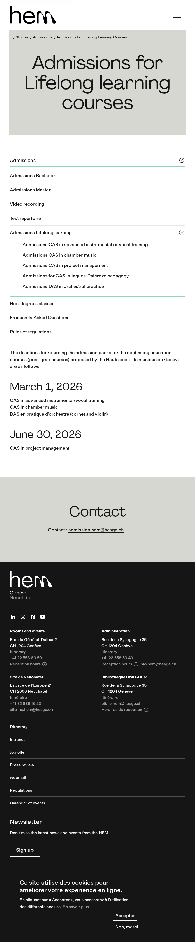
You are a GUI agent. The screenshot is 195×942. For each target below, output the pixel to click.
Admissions (42, 37)
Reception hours (28, 664)
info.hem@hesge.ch (158, 664)
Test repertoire (25, 218)
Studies (22, 37)
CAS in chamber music (34, 407)
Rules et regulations (31, 332)
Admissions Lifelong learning (41, 232)
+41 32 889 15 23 (25, 704)
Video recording (27, 204)
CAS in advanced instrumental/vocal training (57, 400)
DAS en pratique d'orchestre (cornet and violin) (59, 414)
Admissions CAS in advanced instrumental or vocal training (85, 244)
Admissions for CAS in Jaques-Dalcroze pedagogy (76, 276)
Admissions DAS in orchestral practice (63, 286)
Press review (22, 765)
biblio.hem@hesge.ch (121, 704)
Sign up (25, 850)
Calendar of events (27, 803)
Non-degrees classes (32, 303)
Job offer (18, 752)
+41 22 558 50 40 (117, 658)
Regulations (21, 790)
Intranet (17, 740)
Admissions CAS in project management (65, 265)
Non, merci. (127, 927)
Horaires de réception (125, 710)
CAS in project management (39, 448)
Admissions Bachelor (32, 176)
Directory (18, 727)
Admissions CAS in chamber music (59, 255)
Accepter (125, 915)
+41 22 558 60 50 (26, 658)
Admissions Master (30, 190)
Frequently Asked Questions (39, 318)
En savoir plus (76, 906)
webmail (18, 778)
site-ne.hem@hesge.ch (31, 710)
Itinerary (18, 652)
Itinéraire (18, 698)
